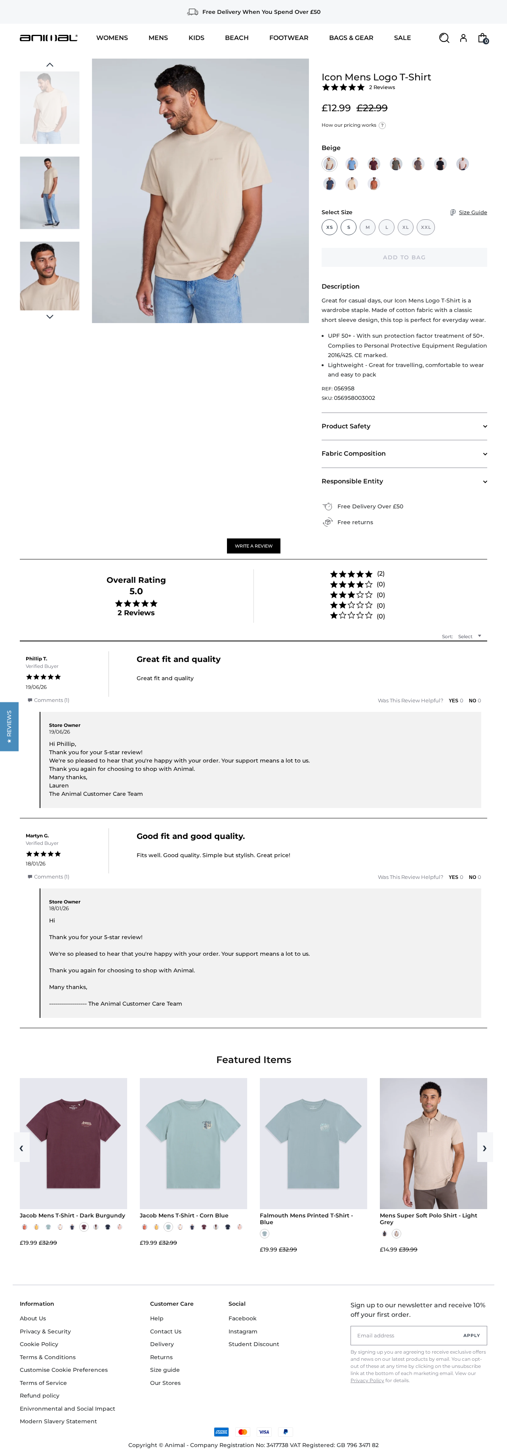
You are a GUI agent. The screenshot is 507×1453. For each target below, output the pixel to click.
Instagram (243, 1331)
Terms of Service (43, 1382)
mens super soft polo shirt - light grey (428, 1219)
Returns (161, 1357)
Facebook (243, 1318)
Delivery (162, 1344)
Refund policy (39, 1395)
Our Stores (165, 1382)
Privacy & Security (45, 1331)
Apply (471, 1335)
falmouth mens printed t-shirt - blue (306, 1219)
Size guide (165, 1369)
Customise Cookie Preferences (64, 1369)
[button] (253, 545)
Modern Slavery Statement (58, 1421)
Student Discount (254, 1344)
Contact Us (165, 1331)
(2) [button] (381, 573)
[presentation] (50, 316)
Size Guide (473, 212)
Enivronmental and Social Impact (67, 1408)
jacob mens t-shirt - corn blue (184, 1215)
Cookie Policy (39, 1344)
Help (157, 1318)
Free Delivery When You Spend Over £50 (261, 11)
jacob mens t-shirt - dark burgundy (72, 1215)
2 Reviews (382, 87)
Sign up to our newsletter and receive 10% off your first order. (418, 1309)
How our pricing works (352, 125)
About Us (33, 1318)
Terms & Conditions (48, 1357)
